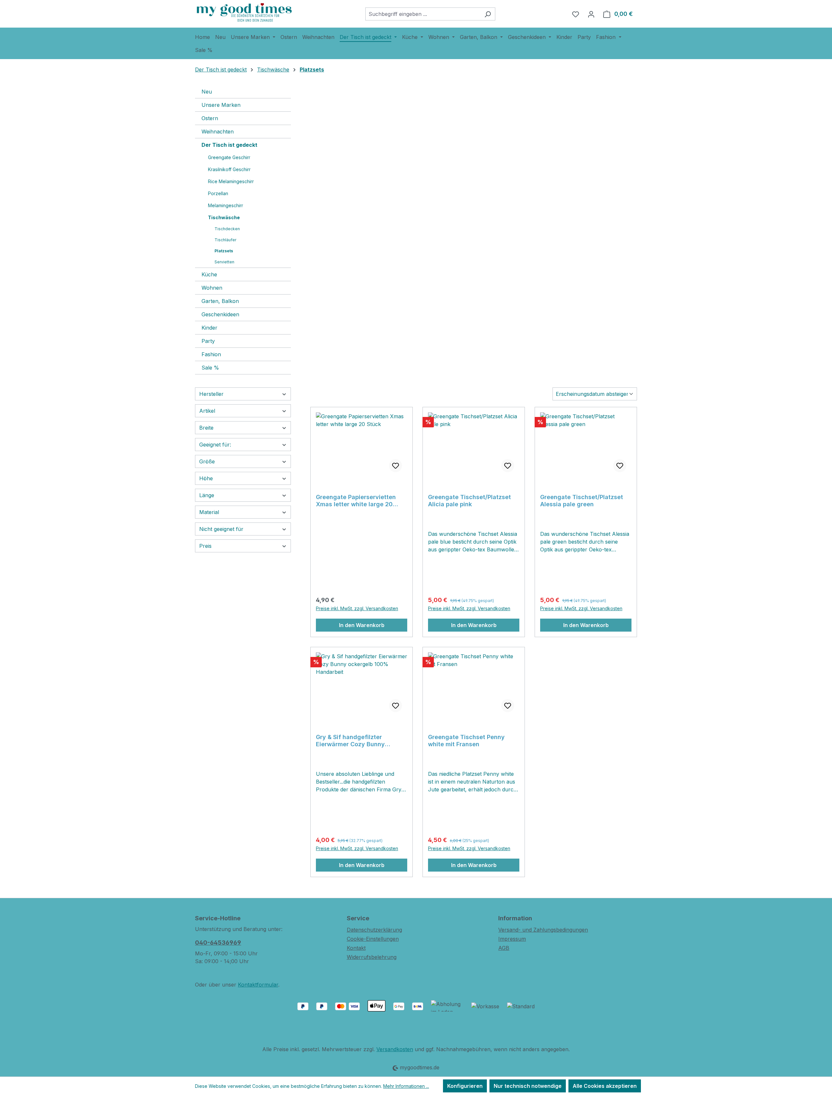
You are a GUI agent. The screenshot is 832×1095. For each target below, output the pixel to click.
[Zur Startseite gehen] (243, 12)
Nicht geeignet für (221, 529)
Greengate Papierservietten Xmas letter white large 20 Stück (356, 501)
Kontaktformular (258, 984)
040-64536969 (218, 942)
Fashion (211, 354)
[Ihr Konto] (591, 13)
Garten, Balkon (220, 301)
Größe (207, 461)
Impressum (512, 939)
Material (209, 512)
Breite (206, 427)
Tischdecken (227, 228)
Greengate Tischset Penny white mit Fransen (466, 741)
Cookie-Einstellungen (373, 939)
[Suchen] (487, 13)
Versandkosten (394, 1049)
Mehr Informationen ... (406, 1086)
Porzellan (218, 193)
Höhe (206, 478)
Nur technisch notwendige (528, 1086)
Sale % (210, 367)
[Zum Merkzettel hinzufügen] (395, 465)
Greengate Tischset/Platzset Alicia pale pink (469, 501)
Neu (207, 91)
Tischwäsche (224, 217)
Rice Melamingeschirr (231, 181)
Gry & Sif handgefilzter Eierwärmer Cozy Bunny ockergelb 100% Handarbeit (356, 741)
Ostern (210, 118)
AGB (503, 948)
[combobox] (422, 13)
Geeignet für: (215, 444)
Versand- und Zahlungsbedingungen (543, 929)
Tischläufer (225, 239)
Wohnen (212, 287)
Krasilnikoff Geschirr (229, 169)
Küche (209, 274)
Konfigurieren (465, 1086)
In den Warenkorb (361, 625)
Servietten (224, 261)
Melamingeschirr (225, 205)
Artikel (207, 411)
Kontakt (356, 948)
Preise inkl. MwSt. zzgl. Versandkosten (357, 608)
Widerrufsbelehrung (371, 957)
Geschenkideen (220, 314)
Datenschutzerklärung (374, 929)
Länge (206, 495)
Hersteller (211, 394)
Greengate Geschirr (229, 157)
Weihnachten (218, 131)
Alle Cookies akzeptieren (605, 1086)
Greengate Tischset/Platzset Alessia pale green (581, 501)
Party (208, 341)
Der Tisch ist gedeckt (229, 145)
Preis (205, 546)
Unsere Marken (221, 105)
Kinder (209, 327)
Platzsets (223, 250)
